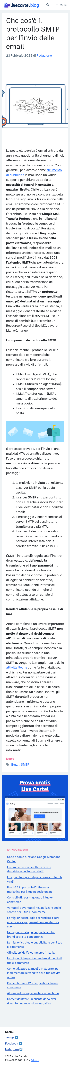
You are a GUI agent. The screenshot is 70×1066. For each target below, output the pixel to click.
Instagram (12, 1049)
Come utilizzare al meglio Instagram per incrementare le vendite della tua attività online (33, 973)
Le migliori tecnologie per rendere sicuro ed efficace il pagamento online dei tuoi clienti (33, 922)
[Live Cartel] (21, 5)
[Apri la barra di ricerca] (47, 5)
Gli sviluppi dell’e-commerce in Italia (31, 952)
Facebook (12, 1043)
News (10, 759)
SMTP (25, 764)
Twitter (10, 1037)
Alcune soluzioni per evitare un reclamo (33, 993)
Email (15, 764)
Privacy (35, 1060)
